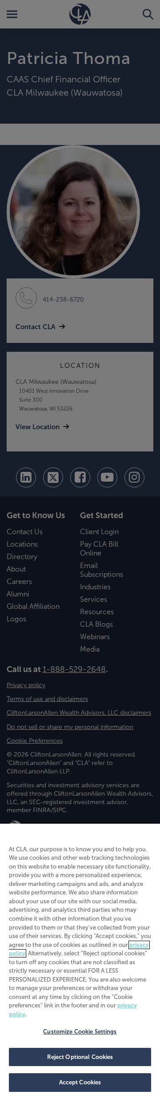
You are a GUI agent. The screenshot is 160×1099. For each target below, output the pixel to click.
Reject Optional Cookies (80, 1057)
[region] (80, 961)
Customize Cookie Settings (79, 1031)
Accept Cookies (80, 1082)
